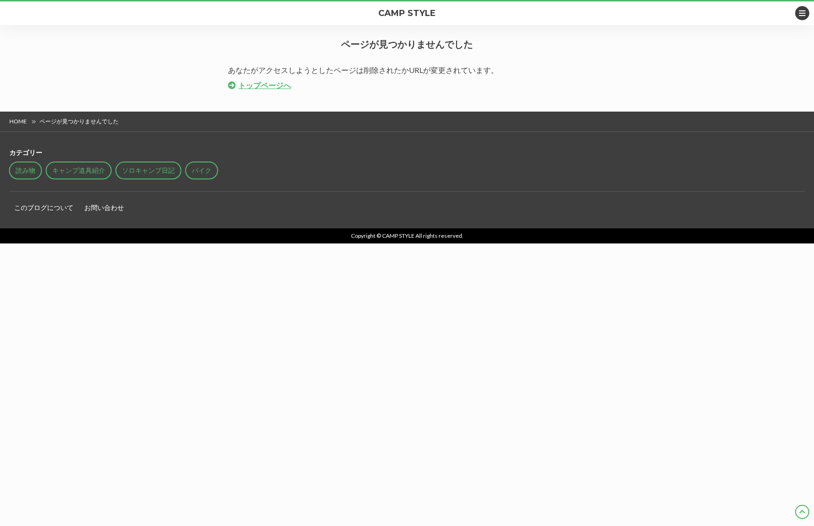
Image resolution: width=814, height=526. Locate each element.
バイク (202, 170)
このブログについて (43, 207)
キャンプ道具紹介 (78, 170)
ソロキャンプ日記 (148, 170)
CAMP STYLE (407, 13)
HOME (18, 121)
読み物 (25, 170)
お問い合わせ (104, 207)
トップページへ (264, 85)
